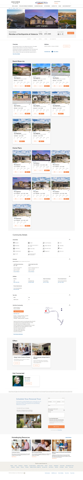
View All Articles (68, 437)
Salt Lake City (44, 467)
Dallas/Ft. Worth (40, 465)
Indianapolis (56, 465)
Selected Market (57, 1)
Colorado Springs (32, 465)
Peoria (17, 8)
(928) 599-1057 (16, 313)
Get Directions (66, 46)
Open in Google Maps (18, 311)
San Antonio (51, 467)
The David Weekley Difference (26, 6)
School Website (16, 271)
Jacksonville (62, 465)
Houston (50, 465)
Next (74, 19)
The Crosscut (17, 105)
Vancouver (71, 467)
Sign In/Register (66, 6)
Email (56, 398)
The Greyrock (17, 78)
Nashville (13, 467)
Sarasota (56, 467)
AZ (11, 8)
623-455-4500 (61, 282)
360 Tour (22, 113)
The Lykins (35, 191)
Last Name (61, 401)
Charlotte (26, 465)
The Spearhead (56, 105)
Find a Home (15, 6)
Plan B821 (54, 76)
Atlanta (11, 465)
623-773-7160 (46, 282)
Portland (26, 467)
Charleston (20, 465)
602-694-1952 (16, 289)
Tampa (66, 467)
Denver (46, 465)
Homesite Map (47, 51)
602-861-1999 (31, 282)
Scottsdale (61, 467)
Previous (8, 19)
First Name (52, 401)
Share (16, 113)
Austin (16, 465)
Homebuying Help (38, 6)
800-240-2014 (16, 282)
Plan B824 (34, 190)
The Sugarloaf (36, 78)
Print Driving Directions (18, 334)
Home (9, 8)
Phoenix (14, 8)
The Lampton (36, 105)
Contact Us (54, 6)
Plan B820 (15, 76)
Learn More (36, 365)
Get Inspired (47, 6)
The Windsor (56, 78)
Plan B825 (34, 104)
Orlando (17, 467)
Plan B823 (34, 76)
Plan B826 (54, 104)
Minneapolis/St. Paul (70, 465)
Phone (49, 405)
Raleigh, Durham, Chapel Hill (35, 467)
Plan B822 (15, 104)
